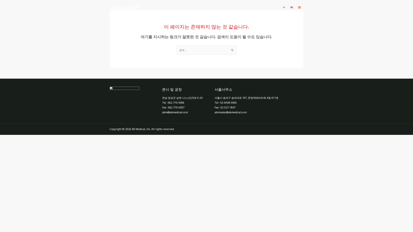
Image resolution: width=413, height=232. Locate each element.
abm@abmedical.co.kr (175, 112)
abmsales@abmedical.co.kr (231, 112)
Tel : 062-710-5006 (173, 102)
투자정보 (269, 7)
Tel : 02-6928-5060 (226, 102)
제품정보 (232, 7)
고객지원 (250, 7)
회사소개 (213, 7)
